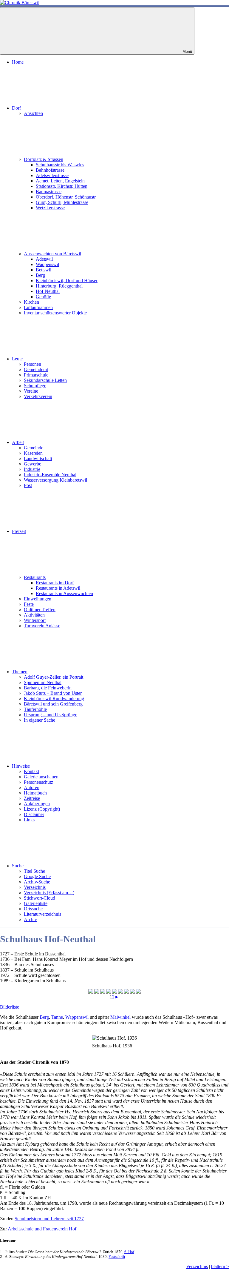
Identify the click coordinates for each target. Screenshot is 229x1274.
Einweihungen (37, 598)
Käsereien (33, 453)
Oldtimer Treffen (39, 609)
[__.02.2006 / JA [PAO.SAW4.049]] (114, 991)
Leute (17, 358)
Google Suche (37, 876)
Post (28, 485)
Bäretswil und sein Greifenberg (53, 703)
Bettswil (43, 269)
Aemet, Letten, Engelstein (60, 180)
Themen (19, 671)
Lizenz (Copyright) (42, 809)
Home (18, 61)
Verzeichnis (35, 887)
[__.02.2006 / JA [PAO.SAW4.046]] (90, 991)
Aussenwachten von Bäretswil (52, 253)
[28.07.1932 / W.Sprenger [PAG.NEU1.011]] (132, 991)
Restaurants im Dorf (55, 582)
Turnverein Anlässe (42, 625)
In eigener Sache (39, 720)
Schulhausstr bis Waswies (60, 164)
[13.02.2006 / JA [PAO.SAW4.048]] (108, 991)
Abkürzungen (37, 803)
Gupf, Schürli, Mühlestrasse (62, 202)
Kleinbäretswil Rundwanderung (54, 698)
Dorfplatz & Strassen (43, 159)
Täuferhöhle (35, 709)
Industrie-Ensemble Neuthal (50, 474)
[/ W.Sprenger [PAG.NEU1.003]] (138, 991)
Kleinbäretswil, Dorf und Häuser (67, 280)
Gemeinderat (36, 369)
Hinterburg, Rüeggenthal (59, 285)
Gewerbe (32, 463)
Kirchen (31, 302)
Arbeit (18, 442)
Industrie (32, 469)
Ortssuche (33, 908)
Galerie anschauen (41, 776)
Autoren (31, 787)
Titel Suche (34, 871)
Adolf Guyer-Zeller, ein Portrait (53, 677)
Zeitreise (32, 798)
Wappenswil (47, 264)
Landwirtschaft (38, 458)
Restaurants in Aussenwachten (64, 593)
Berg (40, 275)
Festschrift (117, 1256)
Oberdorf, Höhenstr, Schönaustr (66, 196)
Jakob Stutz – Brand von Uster (53, 693)
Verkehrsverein (38, 396)
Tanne (57, 1017)
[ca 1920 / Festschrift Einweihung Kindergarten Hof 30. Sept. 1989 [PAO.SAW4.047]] (102, 991)
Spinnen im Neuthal (42, 682)
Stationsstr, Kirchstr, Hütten (61, 186)
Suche (18, 865)
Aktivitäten (34, 614)
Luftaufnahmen (38, 307)
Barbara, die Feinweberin (48, 687)
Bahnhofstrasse (50, 170)
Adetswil (44, 259)
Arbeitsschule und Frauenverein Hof (42, 1228)
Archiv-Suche (37, 881)
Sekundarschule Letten (45, 380)
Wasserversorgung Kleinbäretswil (55, 479)
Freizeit (19, 531)
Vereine (31, 391)
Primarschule (36, 374)
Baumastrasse (48, 191)
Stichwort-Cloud (39, 897)
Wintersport (35, 620)
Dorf (16, 107)
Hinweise (21, 766)
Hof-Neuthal (48, 291)
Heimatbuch (35, 792)
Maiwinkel (120, 1017)
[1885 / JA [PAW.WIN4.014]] (126, 991)
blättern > (220, 1266)
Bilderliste (9, 1006)
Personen (32, 364)
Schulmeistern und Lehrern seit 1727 (49, 1218)
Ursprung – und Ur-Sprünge (50, 714)
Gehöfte (43, 296)
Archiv (30, 919)
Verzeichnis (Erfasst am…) (49, 892)
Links (29, 819)
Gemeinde (33, 447)
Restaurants (35, 577)
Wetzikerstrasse (50, 207)
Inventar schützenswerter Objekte (55, 312)
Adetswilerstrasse (52, 175)
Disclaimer (34, 814)
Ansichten (33, 113)
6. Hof (129, 1252)
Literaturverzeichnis (42, 914)
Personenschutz (38, 782)
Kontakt (31, 771)
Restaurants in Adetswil (58, 588)
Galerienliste (35, 903)
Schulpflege (35, 385)
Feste (29, 604)
